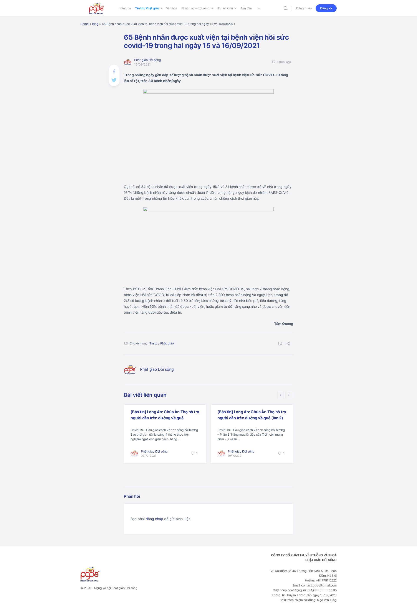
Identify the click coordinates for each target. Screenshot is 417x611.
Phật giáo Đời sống (147, 60)
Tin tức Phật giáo (161, 343)
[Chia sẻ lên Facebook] (114, 71)
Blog (95, 24)
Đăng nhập (304, 8)
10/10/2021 (235, 455)
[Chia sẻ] (288, 344)
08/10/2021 (148, 455)
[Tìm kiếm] (285, 8)
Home (84, 24)
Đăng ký (326, 8)
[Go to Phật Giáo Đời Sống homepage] (96, 8)
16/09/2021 (142, 64)
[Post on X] (114, 79)
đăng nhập (154, 519)
